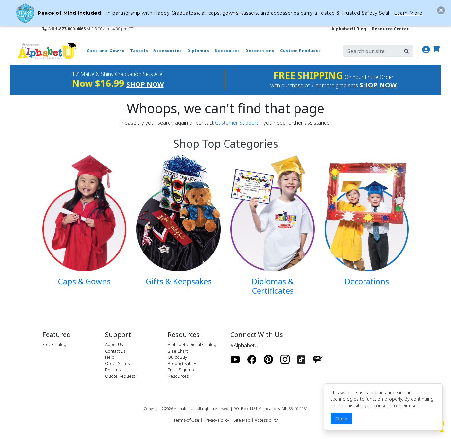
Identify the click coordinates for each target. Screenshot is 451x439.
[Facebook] (252, 359)
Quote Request (120, 376)
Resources (178, 376)
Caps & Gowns (84, 281)
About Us (114, 344)
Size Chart (178, 351)
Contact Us (115, 351)
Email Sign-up (181, 370)
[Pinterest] (268, 359)
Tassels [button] (139, 50)
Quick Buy (177, 357)
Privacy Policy (216, 420)
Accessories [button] (167, 50)
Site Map (241, 420)
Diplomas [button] (198, 50)
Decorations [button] (260, 50)
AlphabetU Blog (348, 29)
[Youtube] (235, 359)
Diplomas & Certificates (273, 286)
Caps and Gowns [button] (106, 50)
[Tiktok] (301, 359)
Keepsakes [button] (227, 50)
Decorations (367, 281)
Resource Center (390, 29)
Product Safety (182, 363)
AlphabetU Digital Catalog (192, 344)
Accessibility (266, 420)
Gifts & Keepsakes (179, 281)
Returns (113, 370)
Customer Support (236, 122)
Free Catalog (54, 344)
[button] (441, 10)
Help (109, 357)
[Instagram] (285, 359)
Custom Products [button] (300, 50)
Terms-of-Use (186, 420)
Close (341, 418)
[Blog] (318, 359)
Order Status (117, 363)
